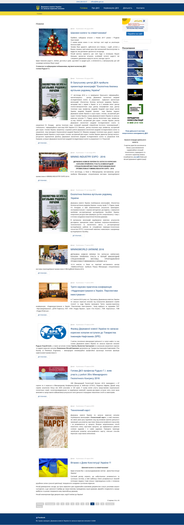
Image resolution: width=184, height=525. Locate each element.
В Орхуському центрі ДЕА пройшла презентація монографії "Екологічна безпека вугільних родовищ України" (94, 86)
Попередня (50, 504)
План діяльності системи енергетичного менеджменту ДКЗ (135, 132)
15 (87, 504)
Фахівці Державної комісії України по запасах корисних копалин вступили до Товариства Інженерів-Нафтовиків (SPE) (94, 332)
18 (102, 504)
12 (72, 504)
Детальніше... (43, 143)
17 (97, 504)
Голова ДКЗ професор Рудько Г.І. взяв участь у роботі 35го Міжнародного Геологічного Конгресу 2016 (91, 374)
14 (82, 504)
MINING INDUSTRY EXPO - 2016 (88, 156)
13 (77, 504)
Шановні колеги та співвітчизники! (89, 32)
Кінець (39, 506)
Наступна (109, 504)
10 (62, 504)
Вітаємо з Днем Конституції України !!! (91, 462)
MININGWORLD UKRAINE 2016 (87, 249)
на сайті (137, 157)
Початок (40, 504)
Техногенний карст (80, 410)
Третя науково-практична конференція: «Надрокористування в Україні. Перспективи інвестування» (94, 290)
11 (67, 504)
